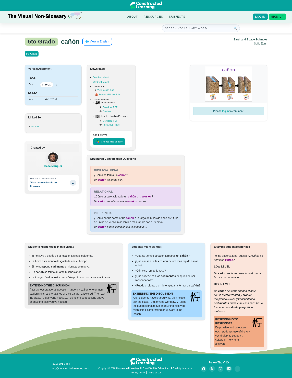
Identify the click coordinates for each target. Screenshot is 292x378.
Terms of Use (154, 372)
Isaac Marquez (53, 166)
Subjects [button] (177, 16)
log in (225, 111)
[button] (132, 17)
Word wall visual (101, 82)
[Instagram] (220, 369)
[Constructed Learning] (146, 5)
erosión (35, 126)
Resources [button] (153, 16)
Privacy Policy (138, 372)
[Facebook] (203, 369)
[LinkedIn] (229, 369)
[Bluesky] (237, 369)
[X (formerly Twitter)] (212, 369)
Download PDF (110, 107)
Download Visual (101, 77)
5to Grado (31, 53)
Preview (107, 111)
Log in (260, 16)
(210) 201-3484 (61, 363)
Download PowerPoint (109, 94)
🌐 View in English (97, 41)
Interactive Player (111, 125)
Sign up (277, 16)
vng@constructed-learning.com (70, 368)
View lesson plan (105, 90)
